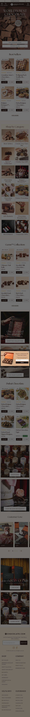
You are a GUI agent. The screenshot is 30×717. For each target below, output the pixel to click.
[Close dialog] (28, 351)
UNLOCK (22, 362)
